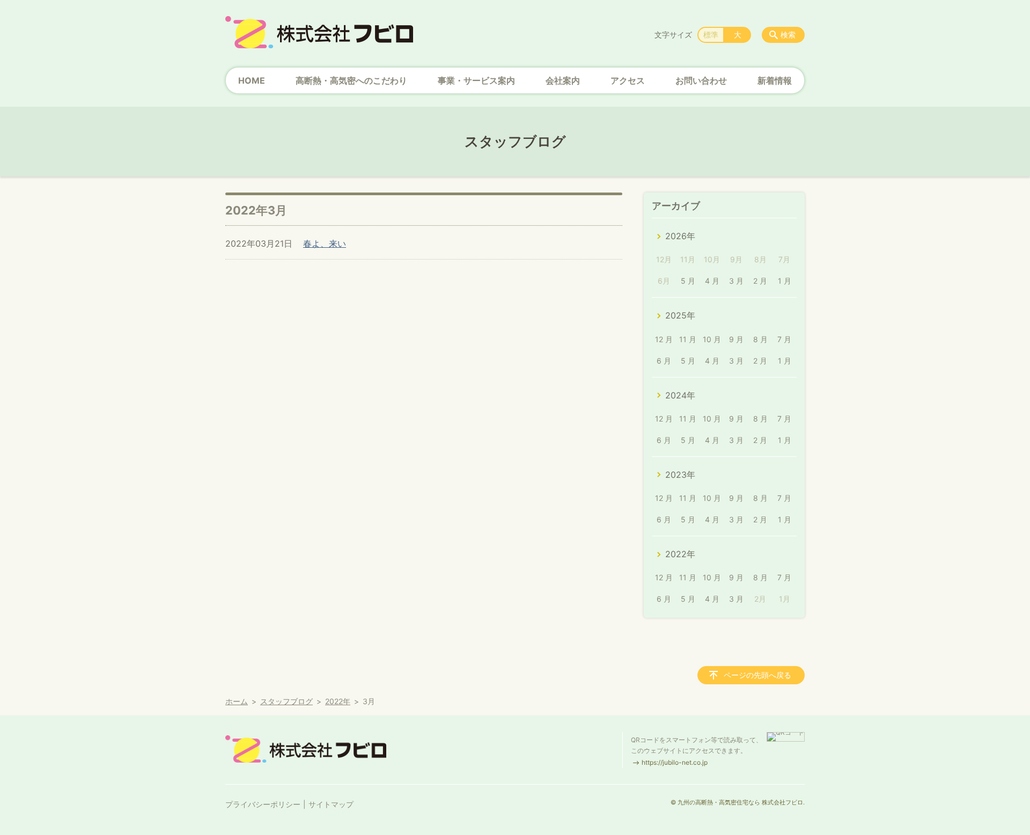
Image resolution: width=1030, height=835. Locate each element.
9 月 (736, 339)
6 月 (664, 360)
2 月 (760, 280)
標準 (710, 34)
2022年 (680, 554)
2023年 (680, 474)
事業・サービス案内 (476, 80)
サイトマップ (331, 804)
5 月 (688, 280)
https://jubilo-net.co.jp (675, 762)
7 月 (784, 339)
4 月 (712, 280)
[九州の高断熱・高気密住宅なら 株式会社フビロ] (319, 32)
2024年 (680, 395)
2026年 (680, 236)
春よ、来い (324, 243)
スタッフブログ (286, 701)
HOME (251, 80)
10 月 (712, 339)
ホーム (236, 701)
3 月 (736, 280)
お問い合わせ (701, 80)
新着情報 (774, 80)
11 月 (687, 339)
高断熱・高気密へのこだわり (351, 80)
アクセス (627, 80)
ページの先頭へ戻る (757, 674)
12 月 (664, 339)
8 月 (760, 339)
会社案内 (563, 80)
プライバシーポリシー (262, 804)
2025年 (680, 315)
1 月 (784, 280)
